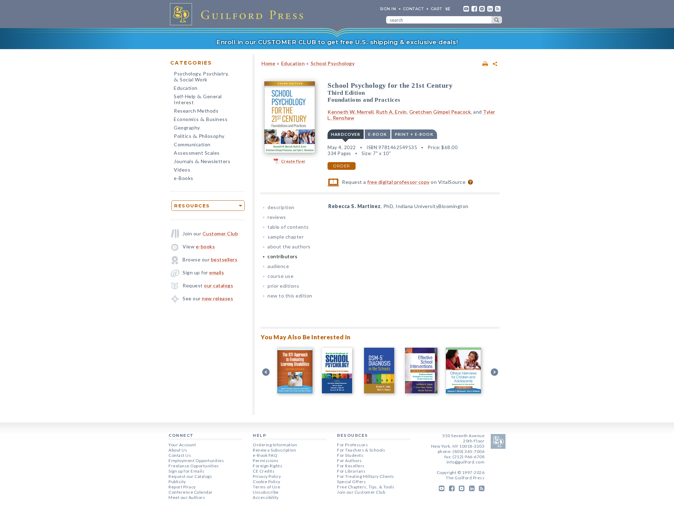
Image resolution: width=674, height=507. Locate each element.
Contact (413, 8)
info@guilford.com (466, 462)
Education (186, 88)
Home (268, 63)
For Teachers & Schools (361, 450)
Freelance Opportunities (193, 465)
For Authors (349, 460)
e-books (205, 246)
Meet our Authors (186, 497)
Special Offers (351, 481)
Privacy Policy (267, 476)
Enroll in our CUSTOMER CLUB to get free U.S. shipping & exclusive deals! (337, 42)
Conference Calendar (190, 492)
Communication (192, 144)
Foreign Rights (267, 465)
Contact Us (179, 455)
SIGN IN (388, 8)
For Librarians (351, 471)
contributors (282, 256)
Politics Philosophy (199, 136)
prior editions (283, 286)
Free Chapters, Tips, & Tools (365, 486)
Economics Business (200, 120)
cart (436, 8)
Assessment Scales (197, 153)
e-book (377, 134)
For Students (350, 455)
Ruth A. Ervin (391, 112)
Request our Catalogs (190, 476)
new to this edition (289, 296)
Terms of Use (266, 486)
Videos (182, 170)
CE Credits (264, 471)
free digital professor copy (398, 182)
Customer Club (220, 233)
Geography (187, 128)
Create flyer (293, 161)
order (341, 166)
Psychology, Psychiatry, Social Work (201, 77)
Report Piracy (182, 486)
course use (280, 276)
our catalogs (218, 285)
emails (216, 272)
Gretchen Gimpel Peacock (440, 112)
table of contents (288, 227)
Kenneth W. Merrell (351, 112)
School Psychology (333, 63)
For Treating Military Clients (365, 476)
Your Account (182, 444)
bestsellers (224, 259)
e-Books (183, 178)
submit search (496, 20)
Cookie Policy (266, 481)
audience (278, 266)
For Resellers (351, 465)
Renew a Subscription (274, 450)
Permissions (266, 460)
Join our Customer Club (361, 492)
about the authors (289, 246)
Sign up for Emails (186, 471)
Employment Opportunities (196, 460)
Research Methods (196, 111)
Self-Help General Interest (198, 99)
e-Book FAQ (265, 455)
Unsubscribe (266, 492)
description (281, 207)
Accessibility (266, 497)
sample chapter (285, 237)
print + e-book (414, 134)
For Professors (352, 444)
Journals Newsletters (202, 162)
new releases (217, 298)
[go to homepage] (238, 14)
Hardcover (345, 134)
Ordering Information (275, 444)
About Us (177, 450)
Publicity (177, 481)
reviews (276, 217)
